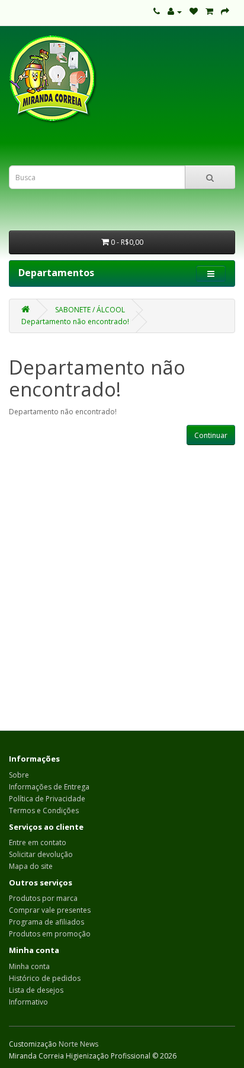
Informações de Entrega (49, 787)
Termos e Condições (44, 810)
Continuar (210, 435)
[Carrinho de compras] (209, 12)
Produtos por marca (43, 898)
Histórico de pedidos (45, 978)
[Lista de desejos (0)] (194, 12)
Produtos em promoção (50, 934)
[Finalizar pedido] (225, 12)
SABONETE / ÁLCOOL (90, 310)
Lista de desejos (36, 990)
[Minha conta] (175, 12)
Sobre (19, 775)
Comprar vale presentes (50, 910)
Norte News (78, 1044)
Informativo (28, 1002)
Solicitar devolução (41, 854)
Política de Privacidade (47, 799)
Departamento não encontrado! (75, 321)
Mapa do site (31, 866)
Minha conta (29, 966)
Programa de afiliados (46, 922)
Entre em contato (37, 842)
